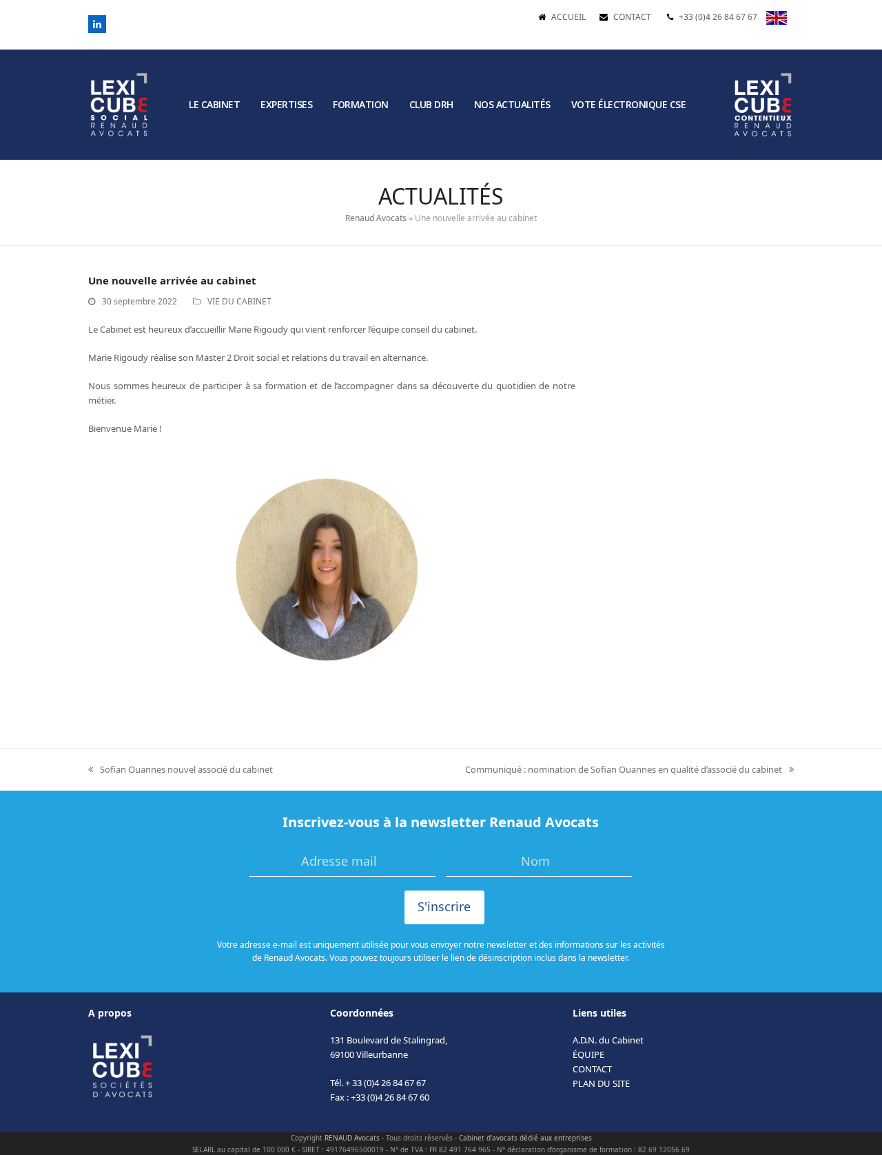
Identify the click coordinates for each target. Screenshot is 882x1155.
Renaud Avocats (376, 218)
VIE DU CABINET (239, 301)
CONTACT (632, 17)
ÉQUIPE (588, 1054)
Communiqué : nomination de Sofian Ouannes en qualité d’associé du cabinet (623, 770)
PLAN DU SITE (601, 1083)
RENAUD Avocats (352, 1138)
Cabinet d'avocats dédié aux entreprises (525, 1138)
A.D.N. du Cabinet (608, 1040)
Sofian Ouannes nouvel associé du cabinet (180, 770)
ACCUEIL (568, 17)
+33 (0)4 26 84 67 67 (718, 17)
